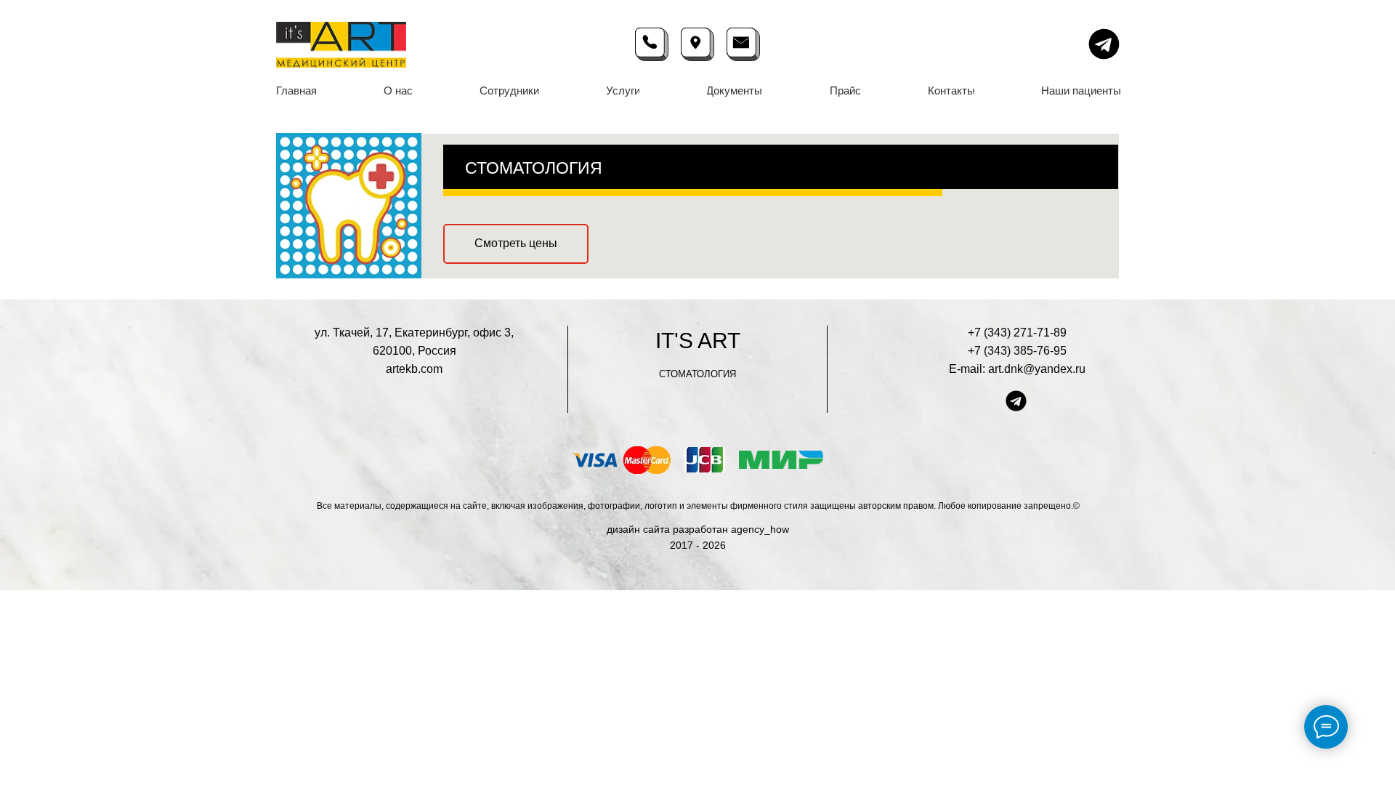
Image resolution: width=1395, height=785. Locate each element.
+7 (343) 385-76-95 (1017, 351)
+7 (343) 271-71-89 (1017, 332)
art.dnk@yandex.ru (1036, 369)
